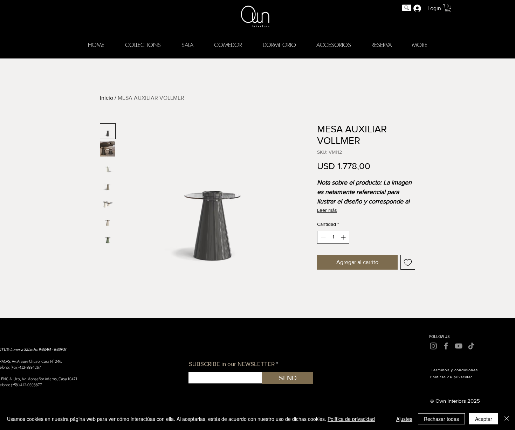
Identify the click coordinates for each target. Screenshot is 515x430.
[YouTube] (458, 346)
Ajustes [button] (404, 418)
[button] (143, 45)
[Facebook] (446, 346)
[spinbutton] (333, 237)
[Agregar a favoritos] (407, 262)
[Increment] (343, 237)
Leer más (327, 210)
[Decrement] (322, 237)
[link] (448, 8)
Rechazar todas (441, 418)
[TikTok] (471, 346)
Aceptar (483, 418)
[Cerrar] (506, 418)
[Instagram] (433, 346)
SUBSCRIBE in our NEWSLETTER (232, 364)
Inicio (106, 98)
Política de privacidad (351, 418)
